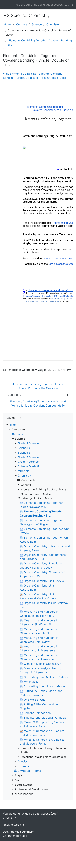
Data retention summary (18, 831)
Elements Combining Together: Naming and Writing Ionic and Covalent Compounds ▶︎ (38, 403)
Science (37, 24)
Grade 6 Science (28, 457)
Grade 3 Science (28, 443)
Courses (21, 24)
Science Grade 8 (28, 466)
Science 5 (24, 452)
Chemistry (53, 24)
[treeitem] (38, 425)
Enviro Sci (24, 766)
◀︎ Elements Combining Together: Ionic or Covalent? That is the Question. (38, 386)
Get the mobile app (15, 835)
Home (8, 24)
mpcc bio (24, 471)
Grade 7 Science (28, 461)
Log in (68, 4)
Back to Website (13, 824)
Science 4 (24, 448)
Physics (23, 761)
